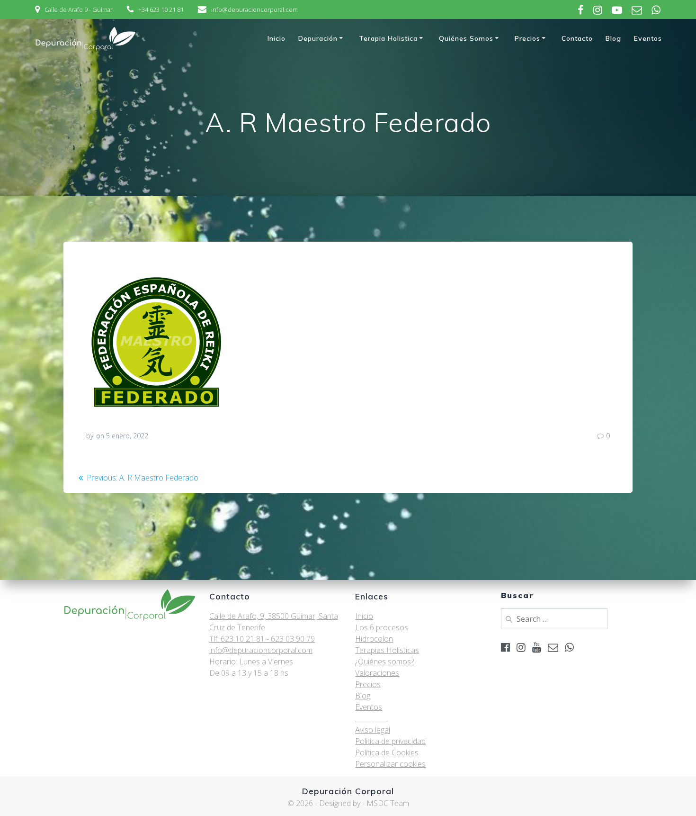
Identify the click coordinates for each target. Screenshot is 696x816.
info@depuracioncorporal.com (254, 9)
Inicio (277, 38)
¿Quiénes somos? (384, 661)
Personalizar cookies (390, 764)
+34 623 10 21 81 (161, 9)
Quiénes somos (466, 38)
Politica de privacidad (390, 741)
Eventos (648, 38)
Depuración (318, 38)
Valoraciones (377, 673)
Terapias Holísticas (387, 650)
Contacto (577, 38)
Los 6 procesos (381, 627)
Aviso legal (372, 730)
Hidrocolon (374, 639)
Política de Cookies (387, 752)
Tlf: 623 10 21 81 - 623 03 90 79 (262, 639)
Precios (527, 38)
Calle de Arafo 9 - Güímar (79, 9)
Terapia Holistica (388, 38)
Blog (613, 38)
